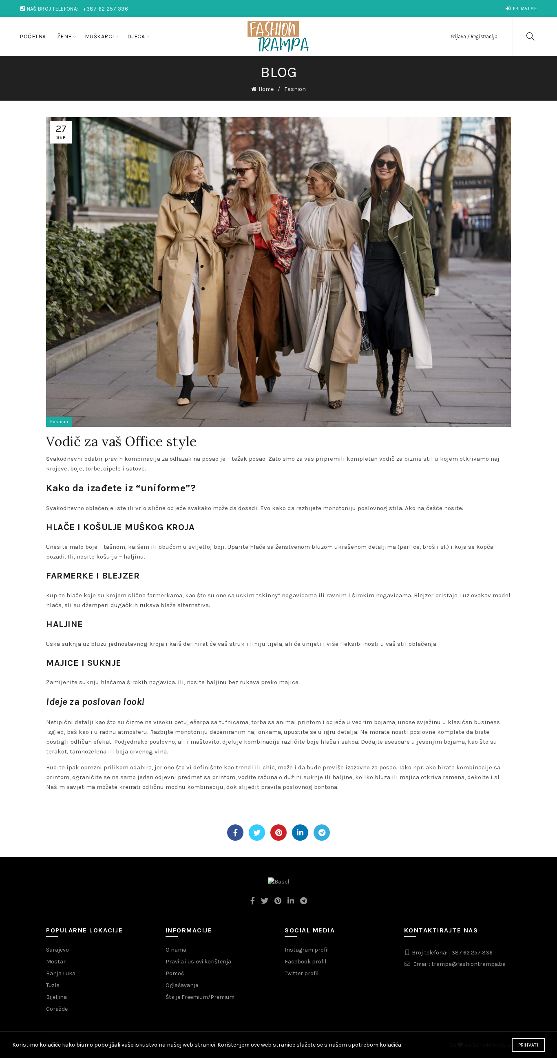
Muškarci (99, 36)
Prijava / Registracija (474, 36)
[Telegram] (322, 832)
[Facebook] (235, 832)
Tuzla (53, 985)
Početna (33, 36)
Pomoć (175, 973)
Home (266, 89)
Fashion (295, 89)
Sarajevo (57, 949)
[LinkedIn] (300, 832)
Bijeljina (56, 997)
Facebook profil (305, 961)
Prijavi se (525, 8)
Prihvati (528, 1045)
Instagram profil (307, 949)
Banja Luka (60, 973)
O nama (176, 949)
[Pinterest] (278, 832)
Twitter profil (301, 973)
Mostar (56, 961)
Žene (64, 36)
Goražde (57, 1008)
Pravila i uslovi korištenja (198, 961)
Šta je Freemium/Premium (200, 997)
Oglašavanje (182, 985)
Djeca (136, 36)
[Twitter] (257, 832)
